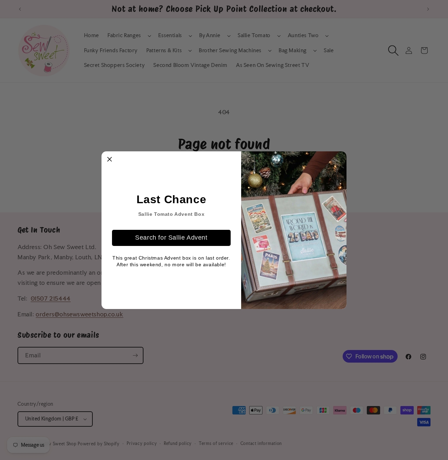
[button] (109, 159)
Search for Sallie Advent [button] (171, 237)
